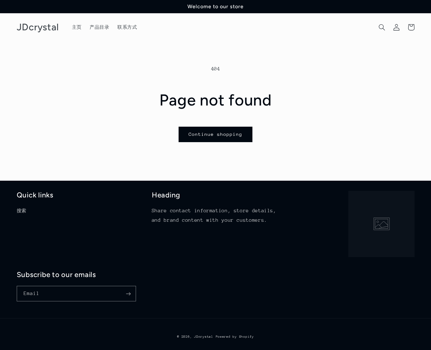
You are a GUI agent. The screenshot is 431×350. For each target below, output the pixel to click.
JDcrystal (203, 337)
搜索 (22, 210)
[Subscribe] (128, 293)
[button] (382, 27)
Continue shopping (216, 134)
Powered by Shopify (235, 337)
